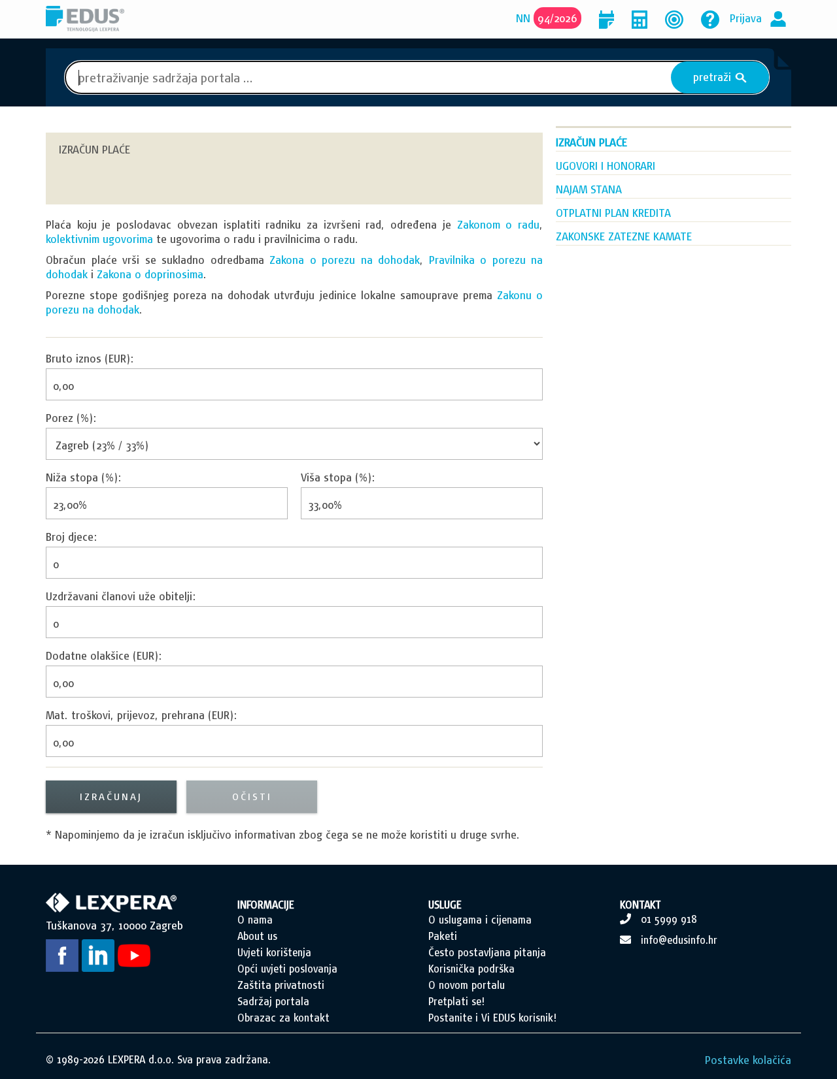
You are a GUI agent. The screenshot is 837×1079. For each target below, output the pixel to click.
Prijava (746, 18)
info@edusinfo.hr (679, 939)
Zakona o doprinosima (150, 274)
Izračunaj (111, 796)
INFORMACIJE (265, 904)
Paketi (442, 935)
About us (257, 935)
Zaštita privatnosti (280, 984)
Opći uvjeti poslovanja (287, 968)
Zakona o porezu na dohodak (344, 259)
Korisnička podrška (471, 968)
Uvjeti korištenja (274, 952)
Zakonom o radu (498, 224)
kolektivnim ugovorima (99, 239)
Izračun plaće (591, 142)
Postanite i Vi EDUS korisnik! (492, 1017)
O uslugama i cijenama (480, 919)
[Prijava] (778, 18)
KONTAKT (640, 904)
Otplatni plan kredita (613, 212)
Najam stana (589, 189)
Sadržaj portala (273, 1001)
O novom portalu (466, 984)
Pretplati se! (456, 1001)
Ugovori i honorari (605, 165)
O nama (255, 919)
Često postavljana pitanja (487, 952)
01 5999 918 (669, 919)
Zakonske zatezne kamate (624, 236)
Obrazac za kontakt (283, 1017)
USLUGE (445, 904)
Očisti (252, 796)
